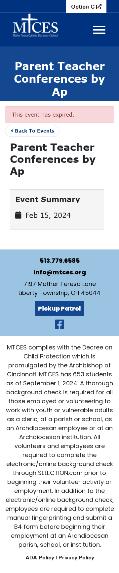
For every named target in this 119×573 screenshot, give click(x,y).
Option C (83, 7)
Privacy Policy (76, 557)
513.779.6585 (60, 260)
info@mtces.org (59, 272)
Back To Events (33, 131)
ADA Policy (39, 557)
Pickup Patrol (59, 308)
